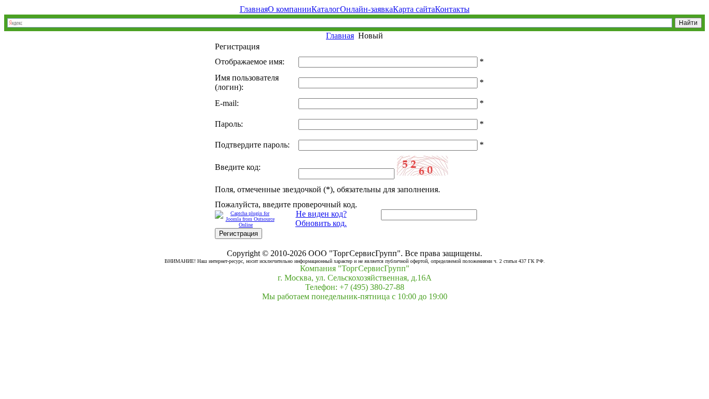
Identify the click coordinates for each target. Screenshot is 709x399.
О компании (289, 9)
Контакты (452, 9)
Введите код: (238, 167)
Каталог (325, 9)
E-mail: (227, 103)
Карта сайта (414, 9)
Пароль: (229, 123)
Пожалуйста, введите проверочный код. (286, 204)
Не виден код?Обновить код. (321, 218)
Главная (254, 9)
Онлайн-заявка (366, 9)
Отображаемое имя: (249, 61)
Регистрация (238, 233)
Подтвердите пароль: (252, 144)
